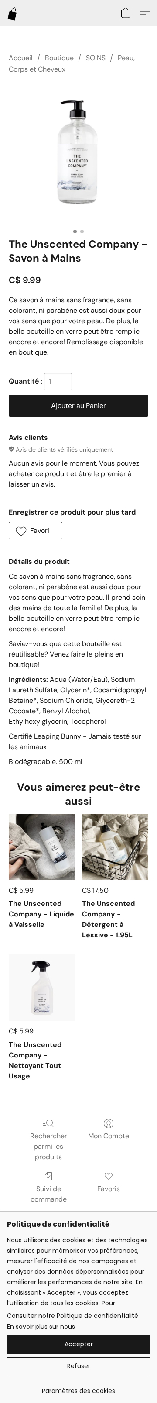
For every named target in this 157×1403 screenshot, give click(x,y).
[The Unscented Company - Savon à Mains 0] (78, 154)
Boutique (59, 57)
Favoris (108, 1188)
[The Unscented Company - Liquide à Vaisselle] (42, 847)
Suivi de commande (49, 1194)
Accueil (21, 57)
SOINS (96, 57)
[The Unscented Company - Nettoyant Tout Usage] (42, 987)
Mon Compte (108, 1135)
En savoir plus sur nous (41, 1326)
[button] (12, 13)
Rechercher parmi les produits (48, 1146)
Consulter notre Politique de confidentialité (72, 1315)
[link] (78, 1387)
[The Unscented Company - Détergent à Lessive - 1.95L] (115, 847)
